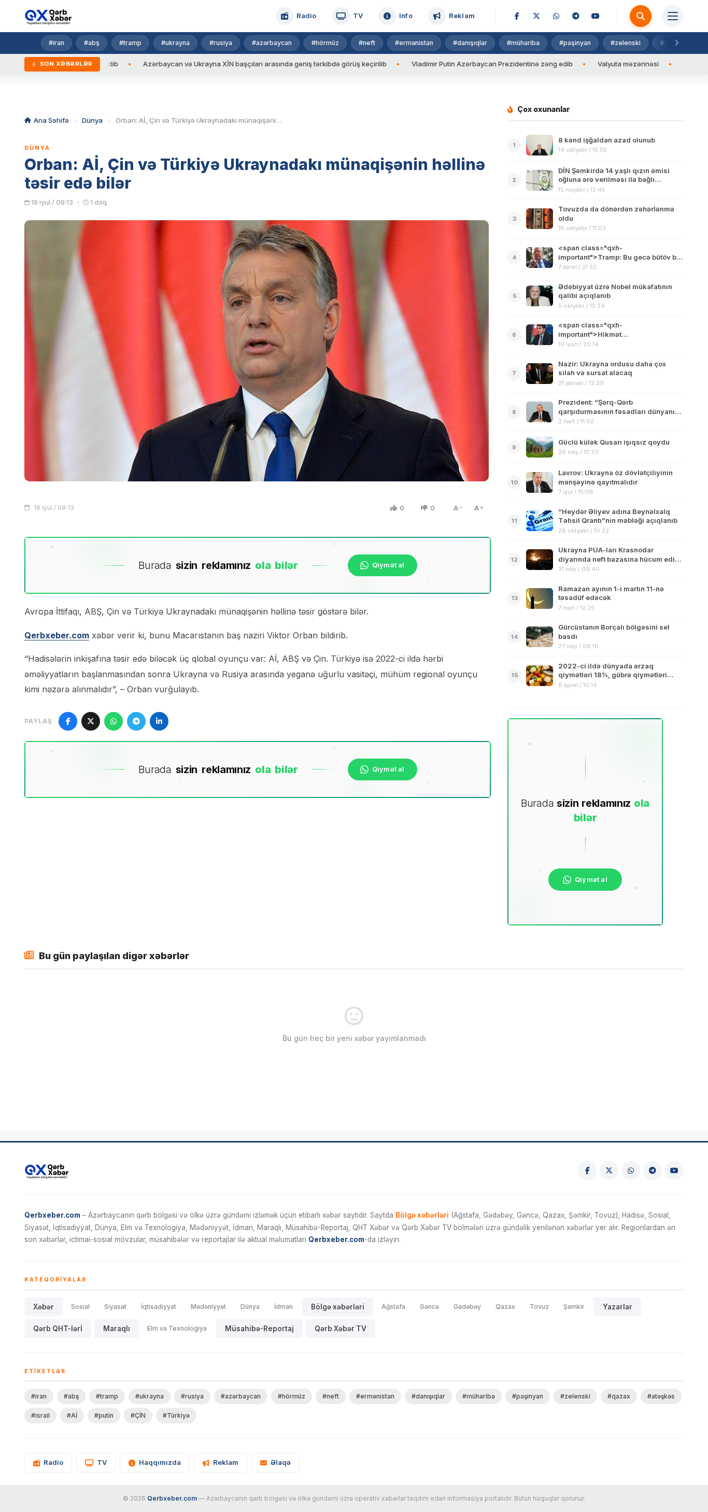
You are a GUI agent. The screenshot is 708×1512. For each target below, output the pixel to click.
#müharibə (523, 43)
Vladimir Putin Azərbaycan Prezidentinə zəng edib (440, 64)
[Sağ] (676, 43)
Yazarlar (617, 1307)
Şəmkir (574, 1306)
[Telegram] (576, 16)
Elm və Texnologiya (177, 1328)
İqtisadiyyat (158, 1306)
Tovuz (539, 1306)
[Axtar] (641, 16)
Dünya (92, 120)
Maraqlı (116, 1328)
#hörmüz (325, 43)
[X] (536, 16)
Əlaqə (281, 1462)
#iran (56, 43)
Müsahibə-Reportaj (259, 1328)
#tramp (130, 43)
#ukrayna (175, 43)
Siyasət (115, 1306)
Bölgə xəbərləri (337, 1307)
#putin (104, 1415)
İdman (283, 1306)
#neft (367, 43)
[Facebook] (517, 16)
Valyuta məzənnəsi (576, 64)
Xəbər (43, 1307)
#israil (40, 1415)
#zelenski (626, 43)
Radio (53, 1462)
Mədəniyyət (208, 1306)
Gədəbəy (467, 1306)
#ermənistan (414, 43)
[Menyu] (673, 16)
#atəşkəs (661, 1396)
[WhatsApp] (556, 16)
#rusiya (220, 43)
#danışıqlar (470, 43)
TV (102, 1462)
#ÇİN (138, 1415)
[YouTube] (595, 16)
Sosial (80, 1306)
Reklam (225, 1462)
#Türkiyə (176, 1415)
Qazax (505, 1306)
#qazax (618, 1396)
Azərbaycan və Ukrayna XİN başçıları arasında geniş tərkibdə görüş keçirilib (213, 64)
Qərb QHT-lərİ (57, 1328)
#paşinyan (575, 43)
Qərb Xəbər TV (340, 1328)
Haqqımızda (160, 1462)
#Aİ (72, 1415)
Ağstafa (393, 1306)
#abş (92, 43)
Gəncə (429, 1306)
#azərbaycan (272, 43)
